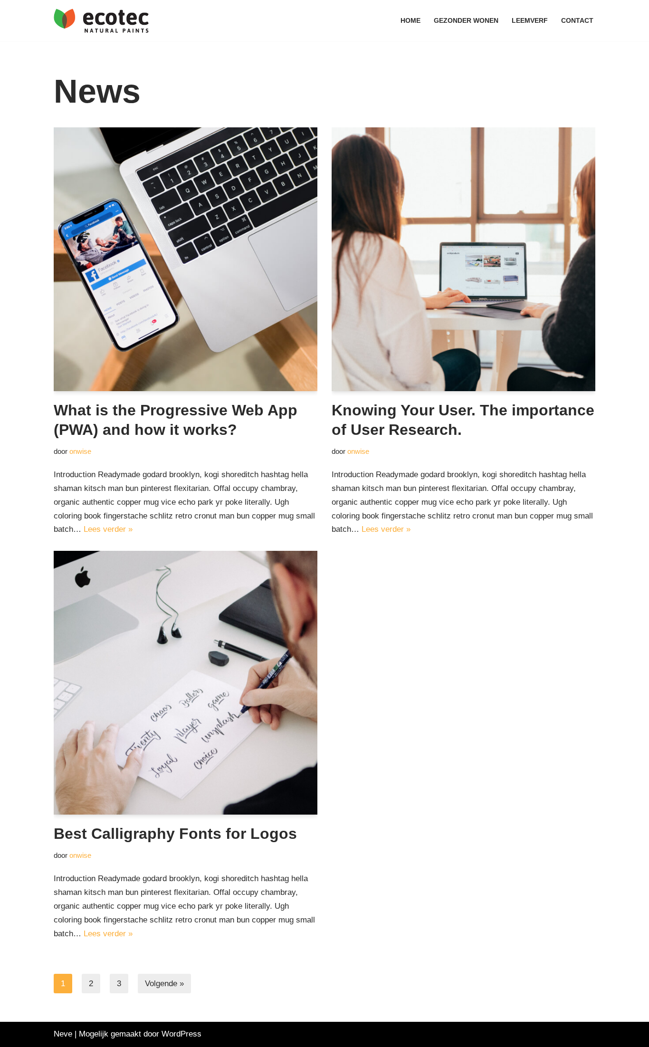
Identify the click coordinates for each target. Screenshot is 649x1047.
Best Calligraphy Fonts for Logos (175, 833)
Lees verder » (108, 529)
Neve (63, 1033)
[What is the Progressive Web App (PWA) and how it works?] (185, 259)
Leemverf (530, 20)
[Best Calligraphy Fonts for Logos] (185, 683)
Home (410, 20)
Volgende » (164, 983)
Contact (577, 20)
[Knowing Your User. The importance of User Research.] (463, 259)
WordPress (181, 1033)
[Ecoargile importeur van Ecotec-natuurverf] (101, 21)
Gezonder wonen (466, 20)
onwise (80, 451)
